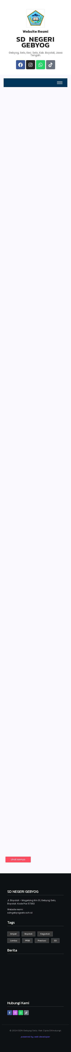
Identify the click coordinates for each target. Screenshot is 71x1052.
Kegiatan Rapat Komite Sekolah (34, 742)
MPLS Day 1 (21, 394)
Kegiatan (16, 232)
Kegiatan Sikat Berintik (35, 467)
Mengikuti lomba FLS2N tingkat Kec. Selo (34, 809)
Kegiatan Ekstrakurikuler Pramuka (26, 669)
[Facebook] (20, 64)
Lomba (15, 800)
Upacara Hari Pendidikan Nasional (32, 599)
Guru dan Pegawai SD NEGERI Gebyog (21, 165)
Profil (42, 168)
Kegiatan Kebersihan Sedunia (32, 241)
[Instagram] (30, 64)
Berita (42, 205)
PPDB (11, 131)
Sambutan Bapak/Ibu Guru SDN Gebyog (32, 532)
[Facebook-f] (9, 1012)
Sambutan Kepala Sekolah (20, 203)
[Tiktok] (50, 64)
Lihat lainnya (18, 859)
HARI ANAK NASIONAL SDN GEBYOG (33, 326)
